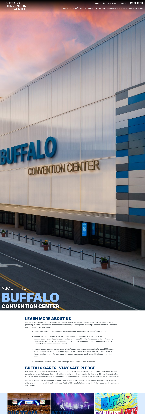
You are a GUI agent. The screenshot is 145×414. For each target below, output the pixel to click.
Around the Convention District (113, 8)
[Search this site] (98, 3)
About (66, 8)
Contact (124, 3)
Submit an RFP (111, 3)
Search (104, 3)
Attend (91, 8)
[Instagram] (131, 3)
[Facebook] (141, 3)
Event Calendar (136, 8)
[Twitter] (138, 3)
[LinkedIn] (135, 3)
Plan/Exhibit (78, 8)
